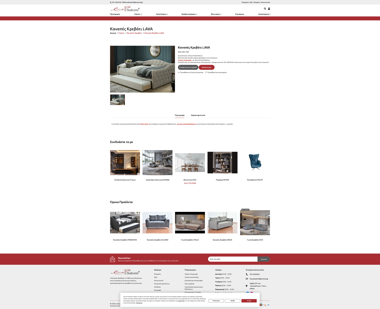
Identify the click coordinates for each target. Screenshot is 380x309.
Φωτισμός (215, 14)
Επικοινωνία (265, 2)
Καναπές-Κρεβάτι (134, 33)
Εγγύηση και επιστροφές (194, 280)
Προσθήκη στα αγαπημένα (217, 72)
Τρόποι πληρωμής (191, 274)
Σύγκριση (245, 2)
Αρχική (113, 33)
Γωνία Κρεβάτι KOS (255, 240)
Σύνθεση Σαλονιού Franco (125, 180)
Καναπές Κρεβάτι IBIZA (222, 240)
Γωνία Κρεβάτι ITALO (190, 240)
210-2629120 (116, 2)
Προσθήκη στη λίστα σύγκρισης (191, 72)
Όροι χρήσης (189, 284)
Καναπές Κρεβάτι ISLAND (157, 240)
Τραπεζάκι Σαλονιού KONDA (157, 180)
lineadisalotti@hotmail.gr (133, 2)
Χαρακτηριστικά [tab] (198, 115)
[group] (142, 69)
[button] (112, 99)
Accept (249, 300)
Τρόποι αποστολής (192, 277)
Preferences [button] (139, 303)
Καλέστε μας (206, 67)
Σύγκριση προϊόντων (162, 284)
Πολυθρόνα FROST (255, 180)
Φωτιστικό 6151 (189, 180)
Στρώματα (239, 14)
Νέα (251, 2)
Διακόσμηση (263, 14)
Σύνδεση (157, 287)
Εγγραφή (264, 259)
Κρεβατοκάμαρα (188, 14)
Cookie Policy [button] (181, 301)
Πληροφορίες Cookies (193, 292)
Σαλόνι (137, 14)
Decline (233, 300)
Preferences (216, 300)
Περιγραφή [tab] (179, 115)
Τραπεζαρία (161, 14)
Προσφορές (115, 14)
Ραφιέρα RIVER (222, 180)
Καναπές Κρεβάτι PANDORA (125, 240)
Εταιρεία (257, 2)
